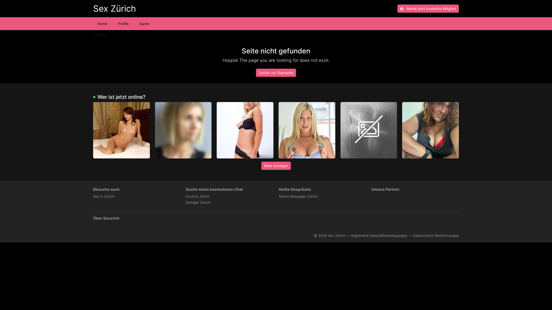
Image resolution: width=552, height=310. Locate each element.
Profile (123, 24)
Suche (144, 24)
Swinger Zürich (198, 202)
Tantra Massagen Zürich (298, 196)
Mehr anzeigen (276, 166)
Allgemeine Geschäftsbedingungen (379, 235)
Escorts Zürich (198, 196)
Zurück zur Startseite (276, 73)
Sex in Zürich (103, 196)
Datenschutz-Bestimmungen (436, 235)
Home (102, 24)
